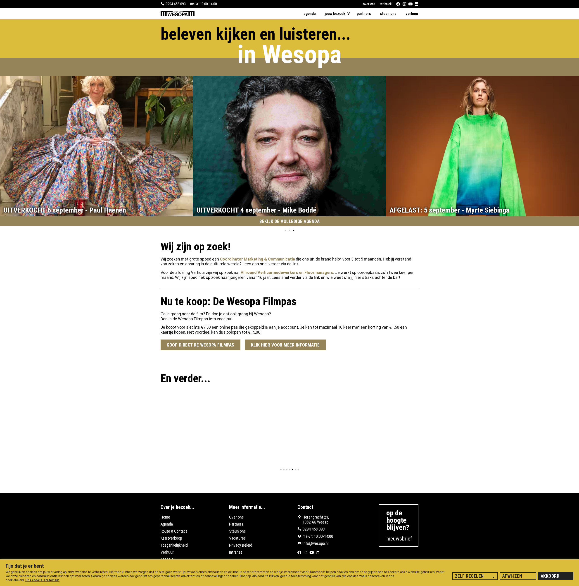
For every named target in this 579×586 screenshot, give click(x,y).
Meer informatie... (247, 507)
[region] (289, 572)
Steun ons (388, 14)
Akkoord (550, 576)
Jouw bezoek (335, 14)
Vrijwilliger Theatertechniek (365, 446)
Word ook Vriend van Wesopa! (190, 446)
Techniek (386, 4)
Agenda (310, 14)
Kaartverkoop (171, 538)
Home (165, 517)
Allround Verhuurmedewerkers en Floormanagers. (287, 272)
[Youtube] (410, 4)
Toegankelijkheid (174, 545)
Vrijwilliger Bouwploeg (271, 446)
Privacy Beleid (240, 545)
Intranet (235, 552)
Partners (364, 14)
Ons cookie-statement (42, 580)
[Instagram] (404, 4)
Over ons (369, 4)
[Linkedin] (416, 4)
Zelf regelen (469, 576)
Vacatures (237, 538)
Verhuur (412, 14)
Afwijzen (512, 576)
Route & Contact (174, 531)
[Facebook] (398, 4)
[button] (285, 230)
